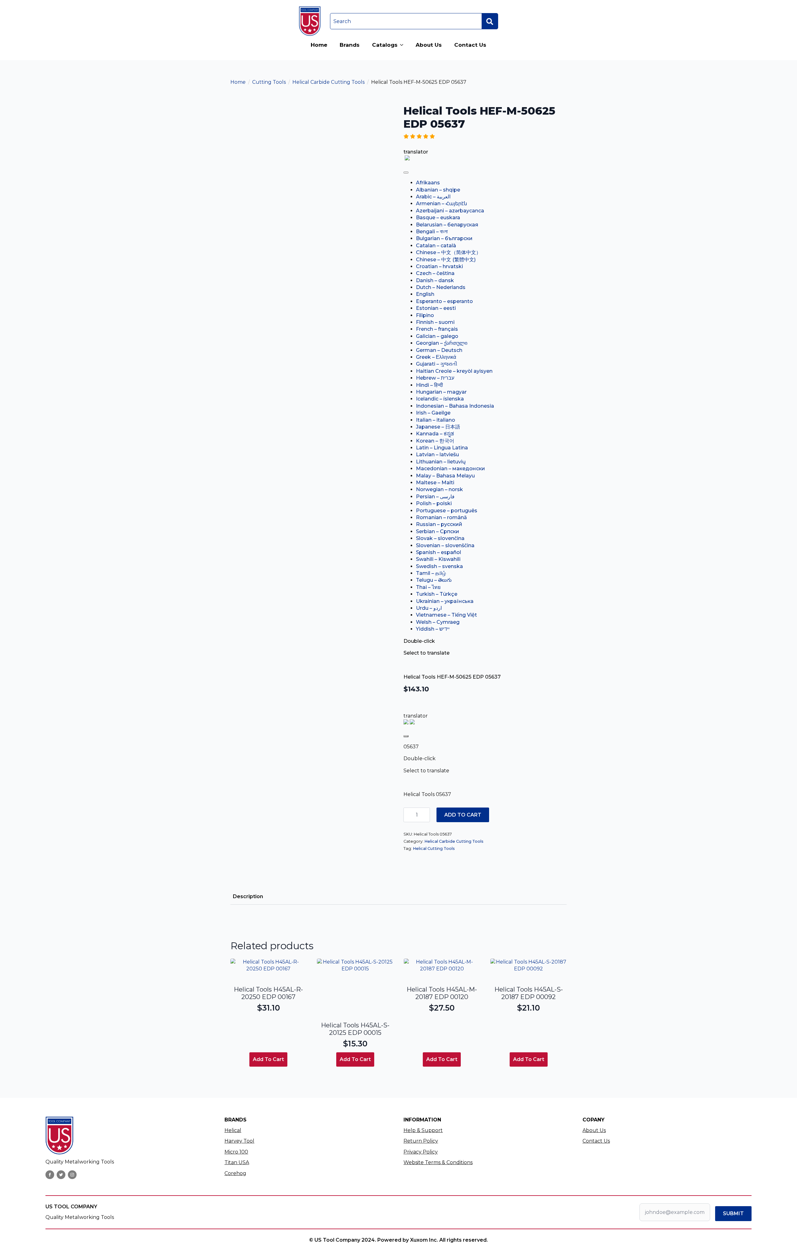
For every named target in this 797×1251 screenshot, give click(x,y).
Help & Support (423, 1130)
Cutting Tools (269, 82)
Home (319, 45)
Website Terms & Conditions (438, 1162)
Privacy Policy (420, 1152)
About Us (429, 45)
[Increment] (425, 815)
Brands (350, 45)
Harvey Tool (239, 1141)
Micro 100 (236, 1152)
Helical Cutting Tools (434, 848)
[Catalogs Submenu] (403, 45)
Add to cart (462, 815)
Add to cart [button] (268, 1059)
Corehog (235, 1173)
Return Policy (420, 1141)
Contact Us (470, 45)
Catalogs (385, 45)
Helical (232, 1130)
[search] (490, 21)
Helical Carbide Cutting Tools (328, 82)
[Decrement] (408, 815)
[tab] (248, 896)
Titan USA (236, 1162)
